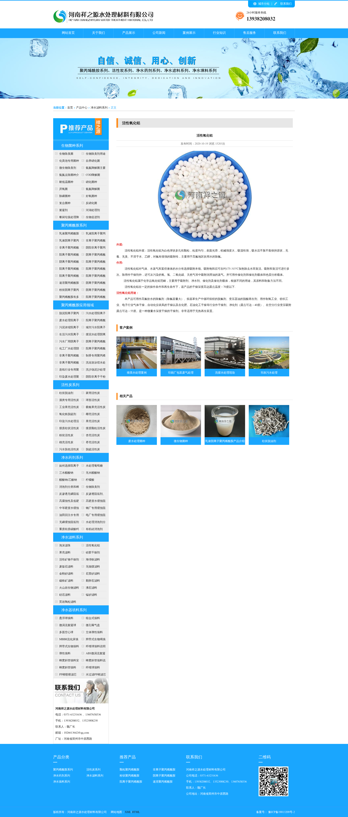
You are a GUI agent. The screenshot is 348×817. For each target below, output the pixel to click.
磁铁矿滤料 (66, 580)
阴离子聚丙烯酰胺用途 (66, 262)
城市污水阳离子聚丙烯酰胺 (93, 328)
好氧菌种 (91, 196)
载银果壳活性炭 (96, 407)
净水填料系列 (61, 781)
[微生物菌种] (181, 436)
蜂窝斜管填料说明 (93, 661)
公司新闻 (158, 32)
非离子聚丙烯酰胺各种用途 (93, 241)
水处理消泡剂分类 (93, 523)
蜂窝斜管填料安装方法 (66, 661)
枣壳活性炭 (93, 442)
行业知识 (219, 32)
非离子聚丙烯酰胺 (164, 769)
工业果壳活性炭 (69, 407)
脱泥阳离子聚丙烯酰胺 (66, 314)
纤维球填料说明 (96, 646)
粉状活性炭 (66, 435)
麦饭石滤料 (66, 566)
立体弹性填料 (94, 632)
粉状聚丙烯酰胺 (129, 775)
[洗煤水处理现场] (225, 368)
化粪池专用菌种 (69, 161)
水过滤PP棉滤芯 (96, 674)
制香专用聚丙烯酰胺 (93, 356)
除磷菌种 (64, 196)
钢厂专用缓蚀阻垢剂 (93, 509)
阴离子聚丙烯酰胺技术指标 (93, 290)
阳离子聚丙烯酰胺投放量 (66, 276)
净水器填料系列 (74, 609)
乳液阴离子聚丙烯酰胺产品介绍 (66, 241)
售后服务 (249, 32)
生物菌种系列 (72, 145)
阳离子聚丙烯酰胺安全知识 (66, 269)
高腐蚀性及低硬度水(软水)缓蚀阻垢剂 (66, 501)
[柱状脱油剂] (269, 436)
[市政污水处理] (269, 368)
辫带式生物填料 (69, 646)
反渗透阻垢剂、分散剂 (93, 494)
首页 (70, 107)
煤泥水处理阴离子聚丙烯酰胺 (93, 335)
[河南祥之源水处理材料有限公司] (103, 22)
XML (128, 812)
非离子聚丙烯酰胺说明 (66, 356)
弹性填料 (64, 653)
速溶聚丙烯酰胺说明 (66, 283)
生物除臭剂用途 (96, 153)
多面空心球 (66, 632)
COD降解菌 (93, 175)
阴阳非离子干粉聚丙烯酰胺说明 (93, 377)
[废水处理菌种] (136, 436)
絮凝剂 (63, 210)
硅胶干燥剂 (93, 552)
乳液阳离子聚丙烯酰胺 (93, 234)
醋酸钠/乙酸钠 (68, 480)
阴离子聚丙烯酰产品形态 (93, 255)
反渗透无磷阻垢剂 (66, 494)
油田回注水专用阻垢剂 (66, 516)
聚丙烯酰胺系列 (74, 225)
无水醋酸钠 (93, 472)
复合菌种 (64, 203)
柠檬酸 (90, 480)
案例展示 (189, 32)
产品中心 (81, 107)
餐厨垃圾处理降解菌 (66, 218)
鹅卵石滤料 (93, 580)
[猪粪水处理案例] (136, 368)
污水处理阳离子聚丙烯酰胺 (93, 314)
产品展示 (128, 32)
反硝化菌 (91, 203)
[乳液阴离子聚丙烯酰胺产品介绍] (225, 436)
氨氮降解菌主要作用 (93, 168)
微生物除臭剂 (67, 168)
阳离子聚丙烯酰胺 (93, 297)
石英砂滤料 (93, 573)
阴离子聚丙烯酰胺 (164, 775)
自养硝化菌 (93, 161)
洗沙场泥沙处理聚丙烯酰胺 (93, 370)
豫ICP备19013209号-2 (281, 812)
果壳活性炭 (93, 421)
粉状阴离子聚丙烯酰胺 (66, 290)
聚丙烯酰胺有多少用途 (66, 297)
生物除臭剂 (93, 487)
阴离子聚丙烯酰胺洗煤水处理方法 (93, 342)
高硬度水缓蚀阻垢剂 (93, 501)
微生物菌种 (181, 441)
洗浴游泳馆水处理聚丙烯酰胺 (93, 363)
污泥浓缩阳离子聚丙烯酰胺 (66, 328)
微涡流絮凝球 (67, 625)
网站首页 (68, 32)
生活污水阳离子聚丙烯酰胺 (66, 335)
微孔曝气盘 (93, 625)
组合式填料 (93, 618)
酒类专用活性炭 (69, 400)
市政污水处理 (269, 372)
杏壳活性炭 (93, 435)
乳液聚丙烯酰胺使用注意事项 (66, 234)
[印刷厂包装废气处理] (181, 368)
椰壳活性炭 (93, 414)
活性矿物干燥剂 (69, 559)
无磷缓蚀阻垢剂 (69, 522)
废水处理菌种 (136, 441)
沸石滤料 (91, 587)
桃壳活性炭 (66, 442)
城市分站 (263, 3)
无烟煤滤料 (93, 566)
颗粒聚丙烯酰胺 (129, 769)
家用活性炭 (93, 393)
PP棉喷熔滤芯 (68, 674)
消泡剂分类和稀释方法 (66, 487)
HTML (136, 812)
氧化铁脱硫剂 (67, 414)
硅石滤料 (64, 594)
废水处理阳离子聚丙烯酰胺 (66, 321)
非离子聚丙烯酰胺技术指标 (66, 248)
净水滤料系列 (99, 107)
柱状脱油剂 (66, 393)
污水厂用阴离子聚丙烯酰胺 (66, 342)
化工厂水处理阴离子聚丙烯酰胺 (66, 349)
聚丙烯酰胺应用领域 (77, 304)
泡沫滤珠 (64, 545)
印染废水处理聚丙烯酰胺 (66, 377)
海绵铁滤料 (93, 559)
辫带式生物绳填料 (93, 640)
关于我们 (98, 32)
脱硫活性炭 (93, 449)
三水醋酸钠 (66, 472)
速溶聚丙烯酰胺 (163, 781)
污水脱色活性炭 (69, 449)
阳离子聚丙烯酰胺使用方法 (93, 276)
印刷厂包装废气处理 (181, 372)
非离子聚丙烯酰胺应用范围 (66, 363)
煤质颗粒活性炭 (96, 428)
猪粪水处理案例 (137, 372)
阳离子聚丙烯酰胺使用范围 (93, 321)
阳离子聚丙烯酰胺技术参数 (93, 269)
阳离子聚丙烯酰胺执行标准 (66, 255)
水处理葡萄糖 (94, 465)
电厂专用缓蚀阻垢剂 (93, 516)
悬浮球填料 (66, 618)
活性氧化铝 (93, 545)
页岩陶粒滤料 (67, 602)
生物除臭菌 (66, 153)
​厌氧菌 (63, 189)
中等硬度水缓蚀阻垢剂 (66, 509)
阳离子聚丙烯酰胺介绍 (93, 349)
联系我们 (286, 3)
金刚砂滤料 (66, 573)
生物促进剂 (93, 217)
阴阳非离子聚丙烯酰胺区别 (93, 248)
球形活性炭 (93, 400)
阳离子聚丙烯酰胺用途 (93, 262)
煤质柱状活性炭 (69, 428)
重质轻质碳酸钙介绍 (66, 530)
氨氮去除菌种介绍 (66, 175)
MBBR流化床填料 (65, 640)
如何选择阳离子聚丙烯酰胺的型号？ (66, 466)
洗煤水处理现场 (225, 372)
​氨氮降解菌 (93, 189)
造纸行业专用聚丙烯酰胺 (66, 370)
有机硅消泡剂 (94, 529)
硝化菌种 (91, 182)
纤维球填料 (93, 667)
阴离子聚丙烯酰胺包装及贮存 (93, 283)
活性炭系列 (70, 384)
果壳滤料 (64, 552)
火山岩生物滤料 (69, 587)
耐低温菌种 (66, 182)
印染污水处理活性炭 (66, 422)
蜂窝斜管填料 (67, 667)
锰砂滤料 (91, 594)
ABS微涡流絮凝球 (92, 654)
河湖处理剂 (93, 210)
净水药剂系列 (72, 457)
